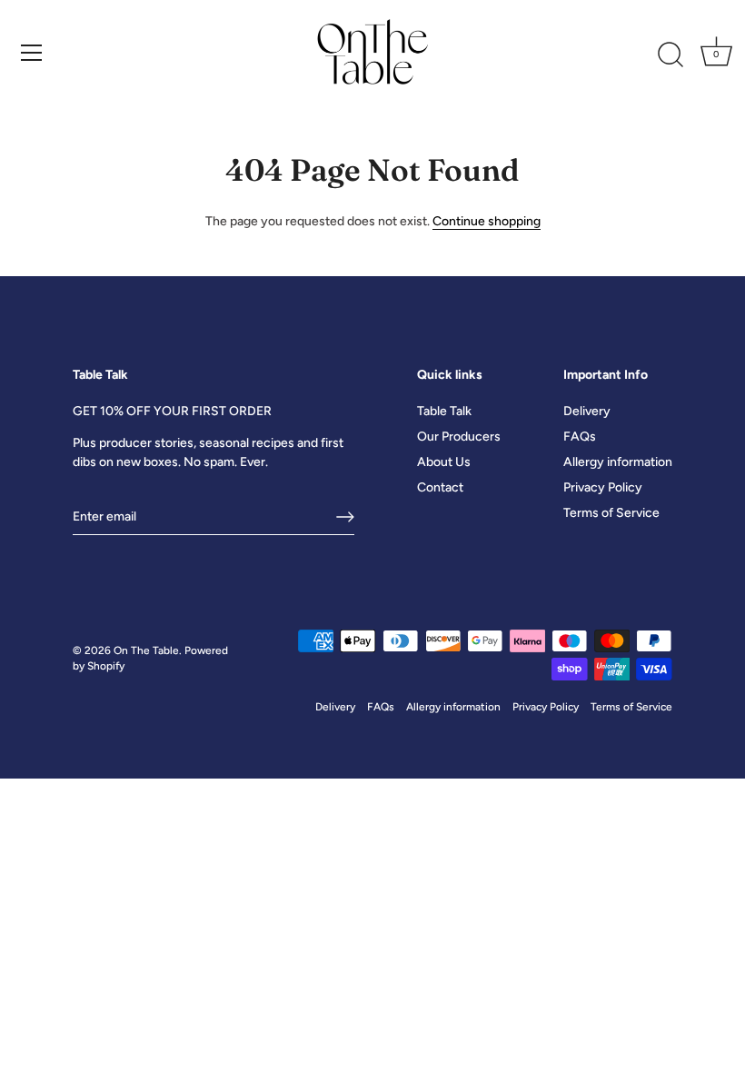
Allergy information (617, 462)
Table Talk (444, 411)
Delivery (587, 411)
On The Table (146, 650)
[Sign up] (345, 517)
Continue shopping (486, 221)
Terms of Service (611, 513)
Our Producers (459, 436)
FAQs (579, 436)
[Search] (670, 55)
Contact (440, 487)
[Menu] (32, 53)
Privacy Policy (602, 487)
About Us (444, 462)
